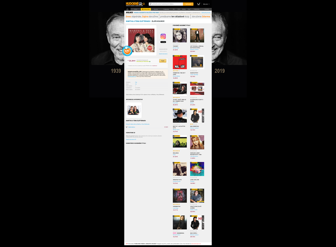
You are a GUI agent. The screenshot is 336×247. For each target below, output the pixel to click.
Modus (192, 102)
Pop (136, 82)
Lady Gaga (175, 208)
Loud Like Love (194, 179)
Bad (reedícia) (194, 126)
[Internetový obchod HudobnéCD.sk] (135, 4)
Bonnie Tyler (176, 48)
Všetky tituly (147, 9)
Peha (174, 154)
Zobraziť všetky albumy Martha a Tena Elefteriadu (137, 124)
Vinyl (189, 9)
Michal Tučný (176, 129)
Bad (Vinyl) (193, 233)
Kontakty (207, 9)
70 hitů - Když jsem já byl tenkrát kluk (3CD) (179, 100)
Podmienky (196, 9)
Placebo (192, 181)
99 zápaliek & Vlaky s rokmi (196, 100)
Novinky (156, 9)
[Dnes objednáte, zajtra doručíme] (168, 18)
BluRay (184, 9)
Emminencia (180, 233)
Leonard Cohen (176, 181)
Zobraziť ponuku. (206, 12)
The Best (175, 46)
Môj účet (205, 4)
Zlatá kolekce (131, 127)
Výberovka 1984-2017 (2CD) (179, 73)
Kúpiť (162, 60)
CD (173, 9)
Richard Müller (176, 76)
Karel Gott (175, 102)
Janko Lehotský (194, 74)
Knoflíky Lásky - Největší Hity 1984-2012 (196, 153)
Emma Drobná (176, 234)
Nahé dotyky (194, 73)
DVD (179, 9)
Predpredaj (166, 9)
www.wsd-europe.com (196, 243)
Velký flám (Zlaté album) (195, 207)
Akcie (135, 9)
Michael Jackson (194, 49)
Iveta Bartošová (194, 156)
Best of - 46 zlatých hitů (179, 127)
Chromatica (176, 206)
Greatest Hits (177, 179)
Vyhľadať (188, 4)
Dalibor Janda (193, 209)
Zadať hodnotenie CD (131, 139)
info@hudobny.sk (132, 76)
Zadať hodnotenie (163, 53)
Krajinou (176, 153)
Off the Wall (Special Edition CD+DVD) (197, 47)
